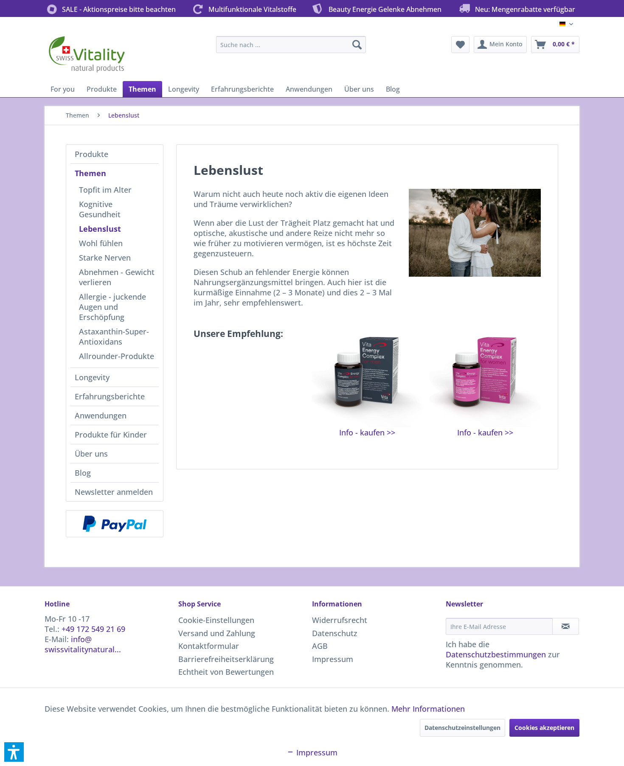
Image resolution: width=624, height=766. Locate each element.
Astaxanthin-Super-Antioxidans (114, 336)
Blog (83, 473)
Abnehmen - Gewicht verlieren (117, 277)
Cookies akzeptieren (544, 728)
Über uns (91, 454)
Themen (90, 173)
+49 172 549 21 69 (93, 629)
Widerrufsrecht (339, 620)
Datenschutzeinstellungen (462, 728)
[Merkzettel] (460, 44)
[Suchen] (357, 44)
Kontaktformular (208, 646)
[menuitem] (291, 44)
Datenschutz (334, 633)
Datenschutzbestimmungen (496, 654)
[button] (14, 752)
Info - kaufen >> (367, 432)
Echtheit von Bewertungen (226, 672)
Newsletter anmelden (114, 492)
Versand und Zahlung (216, 633)
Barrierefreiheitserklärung (226, 659)
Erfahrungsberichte (110, 396)
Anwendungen (100, 415)
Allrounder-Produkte (116, 356)
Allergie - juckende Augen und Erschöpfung (112, 307)
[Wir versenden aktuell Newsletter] (565, 626)
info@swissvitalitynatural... (83, 644)
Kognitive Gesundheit (100, 209)
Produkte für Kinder (111, 434)
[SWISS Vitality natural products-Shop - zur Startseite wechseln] (87, 56)
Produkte (91, 154)
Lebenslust (100, 229)
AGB (320, 646)
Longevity (92, 377)
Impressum (332, 659)
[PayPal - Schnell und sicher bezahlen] (114, 524)
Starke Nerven (105, 258)
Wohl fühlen (101, 243)
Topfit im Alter (105, 190)
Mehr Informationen (428, 709)
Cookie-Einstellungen (216, 620)
